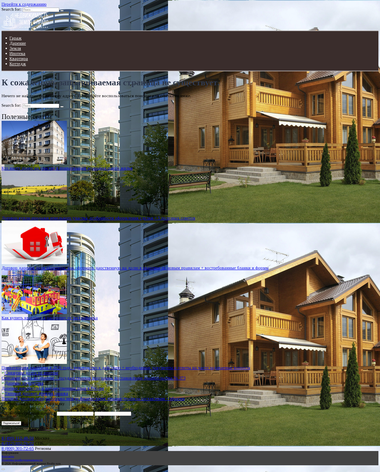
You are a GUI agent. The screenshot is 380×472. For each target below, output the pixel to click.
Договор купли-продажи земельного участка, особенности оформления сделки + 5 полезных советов (98, 217)
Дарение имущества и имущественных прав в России (53, 388)
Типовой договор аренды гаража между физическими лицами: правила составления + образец (93, 398)
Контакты (8, 456)
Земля (15, 48)
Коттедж (18, 63)
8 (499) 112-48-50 (18, 438)
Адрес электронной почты (29, 413)
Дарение (18, 43)
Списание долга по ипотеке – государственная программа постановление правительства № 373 (93, 377)
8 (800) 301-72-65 (18, 448)
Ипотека (17, 53)
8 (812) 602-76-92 (18, 443)
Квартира (19, 58)
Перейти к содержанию (24, 4)
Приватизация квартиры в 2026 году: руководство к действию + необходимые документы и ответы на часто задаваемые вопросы (126, 367)
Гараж (16, 37)
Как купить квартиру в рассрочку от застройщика (50, 317)
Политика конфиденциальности (22, 460)
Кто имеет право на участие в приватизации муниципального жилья (67, 168)
